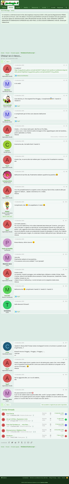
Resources (35, 7)
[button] (21, 7)
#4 (66, 111)
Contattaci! (25, 478)
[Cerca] (66, 7)
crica (7, 352)
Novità (18, 7)
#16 (66, 301)
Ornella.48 (61, 425)
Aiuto (59, 478)
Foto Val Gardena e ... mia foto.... (18, 425)
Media (26, 7)
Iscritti (44, 7)
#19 (66, 374)
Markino (7, 90)
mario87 (7, 295)
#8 (66, 171)
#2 (66, 80)
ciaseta (7, 151)
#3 (66, 95)
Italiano (4, 478)
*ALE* (3, 58)
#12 (66, 239)
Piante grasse (21, 437)
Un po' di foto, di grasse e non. (17, 419)
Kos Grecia (10, 413)
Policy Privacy (52, 478)
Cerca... (13, 10)
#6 (66, 141)
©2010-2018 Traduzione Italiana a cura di (34, 482)
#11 (66, 220)
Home (4, 7)
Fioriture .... (10, 436)
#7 (66, 156)
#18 (66, 359)
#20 (66, 390)
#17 (66, 343)
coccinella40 (7, 105)
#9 (66, 186)
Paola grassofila (7, 248)
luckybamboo (7, 181)
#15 (66, 286)
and (22, 75)
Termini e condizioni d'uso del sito (39, 478)
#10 (66, 202)
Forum (11, 7)
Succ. (7, 61)
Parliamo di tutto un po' (26, 415)
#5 (66, 126)
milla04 (62, 414)
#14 (66, 269)
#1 (66, 65)
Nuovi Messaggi (5, 10)
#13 (66, 254)
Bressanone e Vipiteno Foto (16, 430)
